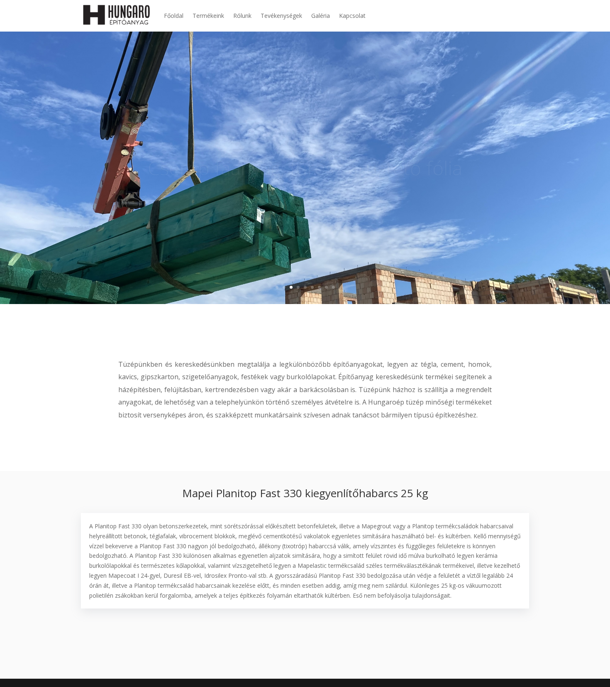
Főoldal (173, 16)
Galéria (320, 16)
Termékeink (208, 16)
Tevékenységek (281, 16)
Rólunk (242, 16)
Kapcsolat (352, 16)
